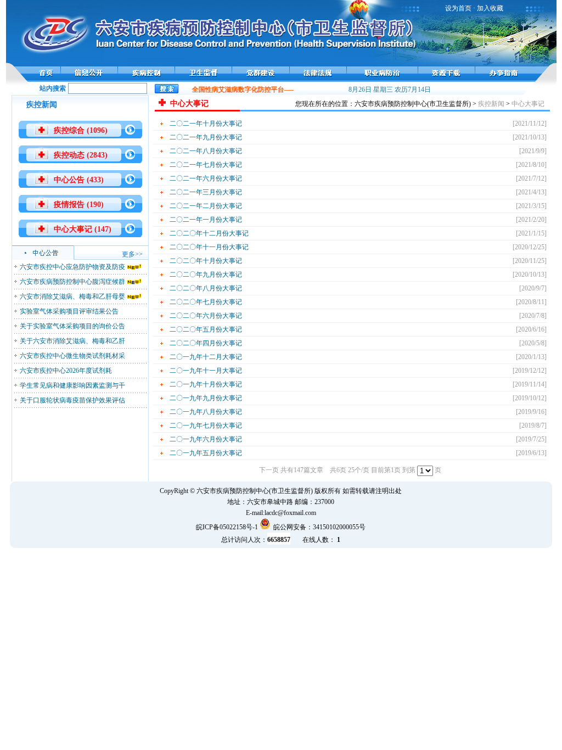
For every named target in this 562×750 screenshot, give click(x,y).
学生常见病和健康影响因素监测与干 (72, 385)
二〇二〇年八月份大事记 (206, 288)
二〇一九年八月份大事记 (206, 412)
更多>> (132, 254)
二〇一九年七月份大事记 (206, 425)
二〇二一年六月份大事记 (206, 178)
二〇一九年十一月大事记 (206, 370)
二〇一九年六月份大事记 (206, 439)
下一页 (269, 470)
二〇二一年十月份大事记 (206, 123)
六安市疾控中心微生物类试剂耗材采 (72, 356)
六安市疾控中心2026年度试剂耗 (66, 370)
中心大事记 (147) (82, 229)
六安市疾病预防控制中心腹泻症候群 (72, 282)
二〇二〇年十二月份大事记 (209, 233)
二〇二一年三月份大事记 (206, 192)
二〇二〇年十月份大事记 (206, 261)
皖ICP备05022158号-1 (227, 527)
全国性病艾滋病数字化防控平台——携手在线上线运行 (267, 89)
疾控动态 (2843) (81, 155)
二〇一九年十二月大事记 (206, 357)
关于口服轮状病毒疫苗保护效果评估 (72, 400)
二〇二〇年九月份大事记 (206, 274)
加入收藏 (490, 8)
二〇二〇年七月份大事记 (206, 302)
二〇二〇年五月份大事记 (206, 329)
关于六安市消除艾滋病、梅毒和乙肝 (72, 341)
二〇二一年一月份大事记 (206, 219)
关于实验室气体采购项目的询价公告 (72, 326)
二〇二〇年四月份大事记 (206, 343)
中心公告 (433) (79, 180)
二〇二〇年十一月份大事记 (209, 247)
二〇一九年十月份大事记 (206, 384)
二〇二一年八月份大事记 (206, 151)
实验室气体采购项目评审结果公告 (69, 311)
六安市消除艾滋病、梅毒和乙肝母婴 (72, 296)
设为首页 (458, 8)
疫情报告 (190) (79, 204)
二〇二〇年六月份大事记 (206, 316)
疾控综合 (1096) (81, 130)
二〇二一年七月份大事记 (206, 165)
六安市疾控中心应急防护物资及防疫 (72, 267)
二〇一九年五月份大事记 (206, 453)
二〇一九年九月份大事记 (206, 398)
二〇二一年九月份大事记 (206, 137)
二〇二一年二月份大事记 (206, 206)
